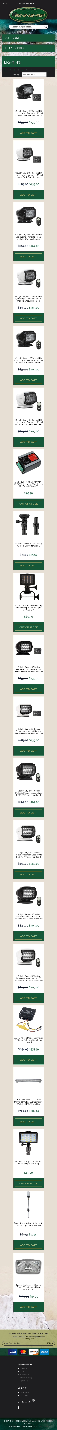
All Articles (24, 1395)
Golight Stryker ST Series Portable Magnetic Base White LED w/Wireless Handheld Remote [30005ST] (28, 855)
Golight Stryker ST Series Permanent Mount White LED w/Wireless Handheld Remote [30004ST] (28, 979)
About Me (24, 1368)
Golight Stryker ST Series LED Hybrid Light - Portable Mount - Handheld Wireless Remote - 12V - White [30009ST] (29, 299)
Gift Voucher (25, 1381)
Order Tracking (26, 1378)
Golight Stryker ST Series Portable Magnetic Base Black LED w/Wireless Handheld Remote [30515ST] (28, 794)
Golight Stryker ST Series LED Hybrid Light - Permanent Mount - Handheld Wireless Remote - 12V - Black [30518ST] (28, 361)
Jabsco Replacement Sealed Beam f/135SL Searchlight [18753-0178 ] (28, 1287)
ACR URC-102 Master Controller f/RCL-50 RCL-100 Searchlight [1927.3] (28, 1040)
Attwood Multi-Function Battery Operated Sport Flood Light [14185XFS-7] (28, 607)
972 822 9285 (24, 1402)
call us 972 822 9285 (24, 3)
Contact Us (24, 1375)
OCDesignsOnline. (41, 1426)
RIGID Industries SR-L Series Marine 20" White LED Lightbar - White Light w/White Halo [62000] (28, 1103)
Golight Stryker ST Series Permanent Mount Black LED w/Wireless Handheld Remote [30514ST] (28, 917)
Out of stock (28, 504)
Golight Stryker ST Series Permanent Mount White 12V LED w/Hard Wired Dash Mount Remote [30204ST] (28, 732)
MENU (5, 3)
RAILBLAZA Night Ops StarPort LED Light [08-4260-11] (28, 1162)
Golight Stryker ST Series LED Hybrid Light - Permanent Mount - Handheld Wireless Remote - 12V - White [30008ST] (28, 423)
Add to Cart (28, 133)
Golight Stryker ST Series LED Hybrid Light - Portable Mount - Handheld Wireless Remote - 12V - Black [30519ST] (29, 238)
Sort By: (16, 74)
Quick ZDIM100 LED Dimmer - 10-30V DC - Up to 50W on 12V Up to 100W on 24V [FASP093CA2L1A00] (28, 485)
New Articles (25, 1392)
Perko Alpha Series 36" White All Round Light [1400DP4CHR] (28, 1224)
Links (22, 1371)
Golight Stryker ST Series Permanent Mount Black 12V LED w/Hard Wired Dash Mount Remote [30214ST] (28, 670)
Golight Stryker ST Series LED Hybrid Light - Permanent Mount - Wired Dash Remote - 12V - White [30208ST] (28, 176)
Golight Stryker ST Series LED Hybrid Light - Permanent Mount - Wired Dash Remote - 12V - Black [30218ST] (28, 114)
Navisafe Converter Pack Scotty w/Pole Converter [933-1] (28, 545)
